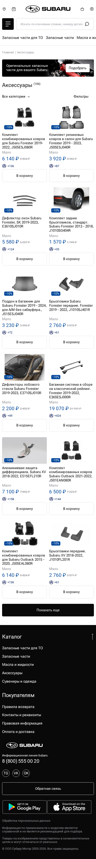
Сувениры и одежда (19, 681)
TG (5, 773)
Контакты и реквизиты (21, 715)
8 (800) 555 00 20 (20, 761)
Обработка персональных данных (26, 820)
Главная (8, 52)
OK (26, 773)
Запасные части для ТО (22, 37)
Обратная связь (48, 789)
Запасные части (60, 37)
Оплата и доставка (18, 731)
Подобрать (77, 68)
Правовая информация (22, 723)
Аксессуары (12, 673)
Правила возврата (18, 706)
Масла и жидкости (18, 664)
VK (16, 773)
